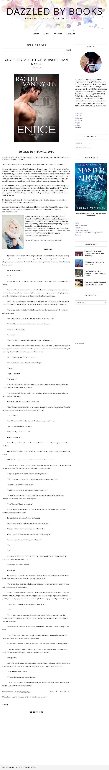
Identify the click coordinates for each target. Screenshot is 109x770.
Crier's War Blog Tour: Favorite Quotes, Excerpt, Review (95, 273)
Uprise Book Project (82, 230)
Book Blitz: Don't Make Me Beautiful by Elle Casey (95, 283)
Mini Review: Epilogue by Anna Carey (94, 263)
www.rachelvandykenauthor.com (37, 236)
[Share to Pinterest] (65, 691)
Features (36, 697)
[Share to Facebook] (56, 691)
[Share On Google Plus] (69, 691)
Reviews (78, 235)
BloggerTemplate (31, 767)
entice (28, 697)
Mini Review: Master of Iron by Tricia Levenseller (91, 214)
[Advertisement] (91, 323)
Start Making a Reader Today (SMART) (89, 233)
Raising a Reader (81, 225)
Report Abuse (80, 343)
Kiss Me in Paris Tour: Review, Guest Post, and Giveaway (94, 253)
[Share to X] (60, 691)
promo (44, 697)
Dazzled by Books (54, 11)
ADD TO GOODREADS (9, 212)
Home (77, 223)
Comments (81, 147)
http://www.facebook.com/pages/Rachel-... (47, 240)
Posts (79, 143)
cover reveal (18, 697)
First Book (78, 228)
